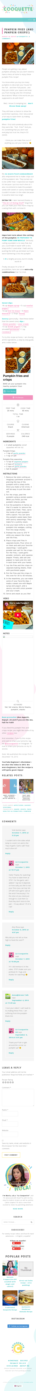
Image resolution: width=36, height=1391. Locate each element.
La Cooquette (18, 9)
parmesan (14, 329)
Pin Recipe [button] (19, 397)
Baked (16, 809)
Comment (6, 1087)
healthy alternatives (13, 811)
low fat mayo (14, 311)
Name (5, 1110)
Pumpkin (27, 811)
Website (5, 1130)
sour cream (23, 324)
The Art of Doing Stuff (13, 203)
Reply (7, 853)
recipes (10, 733)
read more (18, 1209)
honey (22, 313)
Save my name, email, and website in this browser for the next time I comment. (16, 1146)
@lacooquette (11, 743)
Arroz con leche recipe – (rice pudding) (26, 1283)
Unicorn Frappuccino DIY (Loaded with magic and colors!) (10, 1281)
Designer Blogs (28, 1382)
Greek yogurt (14, 327)
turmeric (18, 464)
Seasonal (7, 807)
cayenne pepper (21, 462)
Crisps (23, 809)
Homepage (13, 1361)
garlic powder (19, 453)
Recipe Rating (7, 1080)
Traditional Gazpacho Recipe (10, 1308)
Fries (29, 809)
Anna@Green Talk (20, 995)
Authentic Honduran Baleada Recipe (26, 1309)
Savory (27, 805)
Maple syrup (13, 305)
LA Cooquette (21, 862)
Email (5, 1120)
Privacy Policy (18, 1363)
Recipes (24, 1361)
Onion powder (9, 324)
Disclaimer (12, 1366)
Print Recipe (11, 391)
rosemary (6, 332)
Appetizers (19, 805)
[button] (30, 20)
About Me (24, 1366)
